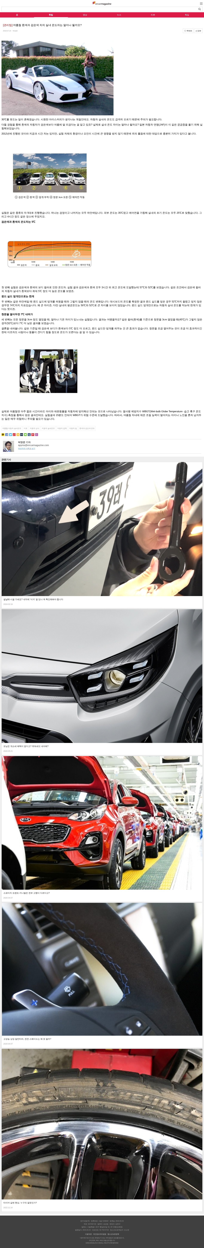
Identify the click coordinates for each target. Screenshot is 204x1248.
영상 (85, 15)
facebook (6, 434)
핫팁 (51, 15)
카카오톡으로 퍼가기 (2, 434)
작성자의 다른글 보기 (26, 449)
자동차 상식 (34, 428)
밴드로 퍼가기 (21, 434)
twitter (10, 434)
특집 (187, 15)
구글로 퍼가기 (14, 434)
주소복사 (36, 434)
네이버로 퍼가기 (25, 434)
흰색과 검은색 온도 (87, 428)
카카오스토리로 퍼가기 (17, 434)
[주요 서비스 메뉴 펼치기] (201, 3)
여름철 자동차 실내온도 (11, 428)
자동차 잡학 (62, 428)
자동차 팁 (73, 428)
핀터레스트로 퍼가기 (32, 434)
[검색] (199, 9)
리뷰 (153, 15)
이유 (25, 428)
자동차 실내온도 (48, 428)
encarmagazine (102, 3)
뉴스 (119, 15)
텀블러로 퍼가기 (29, 434)
